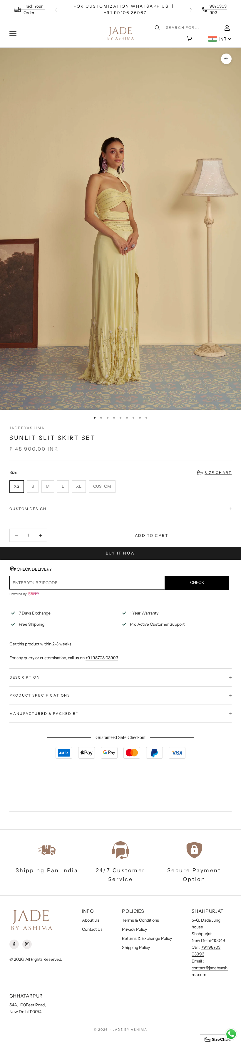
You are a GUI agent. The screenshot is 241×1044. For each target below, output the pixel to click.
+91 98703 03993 (102, 657)
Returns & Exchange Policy (147, 938)
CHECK (197, 582)
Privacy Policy (134, 929)
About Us (90, 920)
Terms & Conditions (140, 920)
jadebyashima (27, 428)
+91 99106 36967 (125, 12)
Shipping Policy (136, 947)
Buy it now (120, 553)
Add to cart (151, 535)
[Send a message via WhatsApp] (231, 1034)
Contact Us (92, 929)
